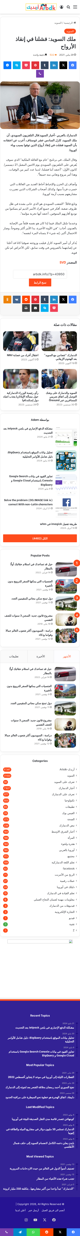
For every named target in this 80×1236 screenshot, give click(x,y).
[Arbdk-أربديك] (41, 7)
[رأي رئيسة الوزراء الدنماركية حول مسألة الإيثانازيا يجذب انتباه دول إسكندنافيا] (20, 379)
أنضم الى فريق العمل (53, 1210)
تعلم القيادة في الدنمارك (61, 893)
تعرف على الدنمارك (63, 794)
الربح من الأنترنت (65, 874)
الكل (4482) (40, 538)
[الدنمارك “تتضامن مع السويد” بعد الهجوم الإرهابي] (59, 341)
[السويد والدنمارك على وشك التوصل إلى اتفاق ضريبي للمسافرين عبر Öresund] (59, 379)
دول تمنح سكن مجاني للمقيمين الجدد (32, 598)
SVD (63, 262)
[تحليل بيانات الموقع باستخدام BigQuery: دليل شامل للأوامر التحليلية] (66, 460)
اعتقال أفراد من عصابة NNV (22, 355)
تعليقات (13, 656)
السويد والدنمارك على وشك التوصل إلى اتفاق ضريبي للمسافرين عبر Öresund (61, 396)
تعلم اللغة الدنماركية (63, 862)
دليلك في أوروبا (66, 887)
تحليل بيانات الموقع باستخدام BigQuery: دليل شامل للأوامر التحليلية (30, 454)
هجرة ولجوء (68, 843)
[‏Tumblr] (45, 65)
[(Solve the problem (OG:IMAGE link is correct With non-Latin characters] (66, 508)
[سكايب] (17, 65)
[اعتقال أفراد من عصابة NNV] (20, 341)
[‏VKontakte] (17, 299)
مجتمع (71, 856)
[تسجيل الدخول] (61, 8)
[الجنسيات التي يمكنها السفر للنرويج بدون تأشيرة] (66, 586)
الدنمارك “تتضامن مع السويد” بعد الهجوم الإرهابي (60, 357)
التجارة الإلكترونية (65, 911)
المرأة (71, 837)
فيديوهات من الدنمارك (62, 905)
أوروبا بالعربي (67, 850)
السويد (58, 22)
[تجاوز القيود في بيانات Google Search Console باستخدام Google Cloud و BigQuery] (66, 484)
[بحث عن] (68, 8)
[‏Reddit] (26, 299)
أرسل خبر (33, 1210)
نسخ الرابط (40, 282)
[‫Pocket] (26, 65)
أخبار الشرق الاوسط (63, 831)
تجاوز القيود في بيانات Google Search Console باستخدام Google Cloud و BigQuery (31, 480)
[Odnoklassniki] (7, 299)
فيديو (72, 918)
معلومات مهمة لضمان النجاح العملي (54, 899)
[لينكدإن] (54, 65)
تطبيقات (70, 806)
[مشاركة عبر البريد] (35, 308)
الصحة (71, 819)
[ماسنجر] (7, 65)
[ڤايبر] (40, 74)
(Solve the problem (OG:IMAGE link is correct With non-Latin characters (28, 502)
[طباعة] (26, 308)
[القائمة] (75, 8)
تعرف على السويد (64, 781)
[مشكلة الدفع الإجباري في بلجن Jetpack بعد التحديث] (66, 437)
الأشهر (67, 656)
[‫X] (63, 65)
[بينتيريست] (35, 65)
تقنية (72, 924)
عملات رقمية (67, 880)
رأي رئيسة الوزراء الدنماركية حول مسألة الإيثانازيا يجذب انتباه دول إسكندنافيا (20, 396)
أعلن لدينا (20, 1210)
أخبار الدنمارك (67, 788)
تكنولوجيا (70, 800)
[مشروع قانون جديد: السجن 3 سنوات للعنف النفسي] (66, 619)
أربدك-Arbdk (67, 769)
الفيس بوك (68, 813)
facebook (69, 868)
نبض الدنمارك (67, 825)
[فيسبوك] (73, 65)
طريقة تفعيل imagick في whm (58, 524)
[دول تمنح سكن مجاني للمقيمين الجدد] (66, 603)
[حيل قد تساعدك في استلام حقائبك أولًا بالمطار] (66, 569)
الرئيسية (69, 22)
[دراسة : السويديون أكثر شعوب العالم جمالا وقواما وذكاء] (66, 635)
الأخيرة (41, 656)
